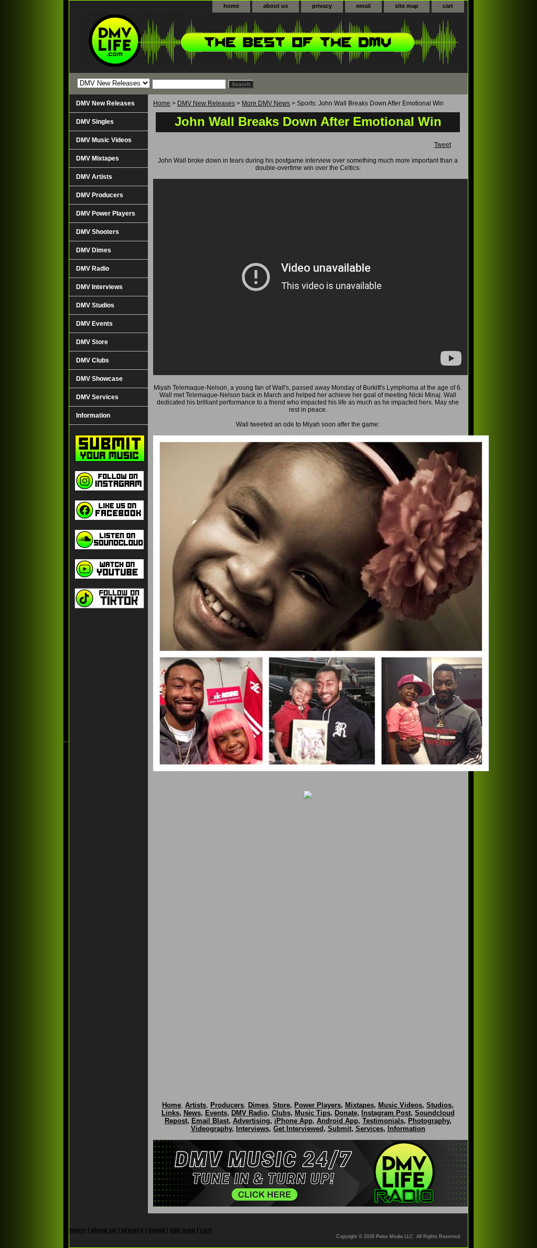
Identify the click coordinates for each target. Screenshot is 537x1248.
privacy (322, 6)
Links (170, 1113)
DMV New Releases (206, 103)
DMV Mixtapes (97, 158)
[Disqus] (308, 939)
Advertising (251, 1121)
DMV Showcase (99, 378)
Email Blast (210, 1121)
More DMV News (266, 103)
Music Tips (312, 1113)
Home (161, 103)
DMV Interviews (99, 287)
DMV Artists (94, 176)
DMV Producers (99, 195)
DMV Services (97, 397)
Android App (337, 1121)
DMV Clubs (92, 360)
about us (275, 6)
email (363, 6)
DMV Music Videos (104, 140)
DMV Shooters (97, 232)
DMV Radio (92, 268)
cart (448, 6)
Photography (428, 1121)
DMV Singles (95, 121)
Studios (439, 1105)
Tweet (442, 144)
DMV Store (92, 342)
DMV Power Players (105, 213)
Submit (339, 1129)
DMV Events (94, 323)
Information (93, 415)
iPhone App (293, 1121)
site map (406, 6)
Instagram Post (386, 1113)
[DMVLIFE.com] (200, 43)
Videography (211, 1129)
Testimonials (383, 1121)
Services (369, 1129)
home (231, 6)
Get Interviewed (298, 1129)
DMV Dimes (93, 250)
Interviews (252, 1129)
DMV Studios (95, 305)
